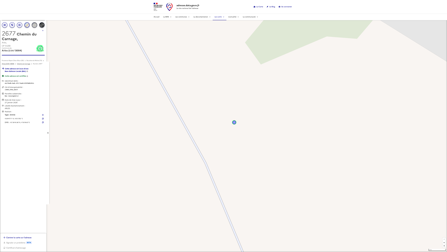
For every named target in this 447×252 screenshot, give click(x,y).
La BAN (166, 17)
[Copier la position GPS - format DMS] (43, 122)
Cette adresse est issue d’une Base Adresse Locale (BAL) (16, 70)
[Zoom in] (444, 239)
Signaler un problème (18, 242)
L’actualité (232, 17)
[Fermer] (43, 30)
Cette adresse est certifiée (15, 76)
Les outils (218, 17)
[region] (223, 133)
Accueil (156, 17)
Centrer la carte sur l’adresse (18, 237)
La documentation (200, 17)
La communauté (249, 17)
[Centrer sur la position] (43, 115)
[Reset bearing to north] (444, 246)
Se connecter (286, 6)
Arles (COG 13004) (8, 64)
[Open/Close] (48, 132)
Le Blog (272, 6)
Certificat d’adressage (16, 247)
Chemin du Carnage (23, 64)
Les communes (181, 17)
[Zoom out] (444, 242)
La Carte (259, 6)
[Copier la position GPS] (43, 119)
